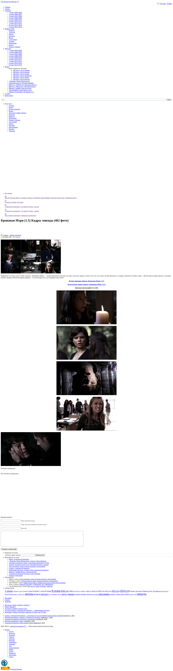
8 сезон (48, 591)
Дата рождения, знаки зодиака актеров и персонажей (27, 566)
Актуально (12, 655)
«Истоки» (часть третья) (21, 74)
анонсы (50, 594)
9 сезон (55, 590)
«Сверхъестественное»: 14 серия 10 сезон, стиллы (22, 207)
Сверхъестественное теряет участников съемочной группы (29, 563)
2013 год (116, 591)
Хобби (11, 649)
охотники (95, 594)
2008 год (83, 591)
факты (123, 594)
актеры (29, 593)
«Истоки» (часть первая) (21, 70)
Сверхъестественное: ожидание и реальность (20, 619)
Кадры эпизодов (14, 109)
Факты (11, 34)
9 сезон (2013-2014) (15, 27)
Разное (7, 630)
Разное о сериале (14, 47)
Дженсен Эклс (147, 591)
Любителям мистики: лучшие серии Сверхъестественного (29, 570)
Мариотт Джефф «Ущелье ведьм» (20, 88)
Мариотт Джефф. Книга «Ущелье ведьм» (23, 572)
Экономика (13, 642)
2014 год (125, 590)
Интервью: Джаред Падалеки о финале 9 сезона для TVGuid (25, 612)
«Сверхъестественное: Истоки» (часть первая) (24, 574)
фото (127, 594)
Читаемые (8, 598)
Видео (11, 38)
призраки (112, 594)
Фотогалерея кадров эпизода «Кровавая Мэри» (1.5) (86, 284)
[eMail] (169, 4)
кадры (83, 594)
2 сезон (15, 591)
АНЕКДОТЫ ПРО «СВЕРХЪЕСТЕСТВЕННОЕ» (36, 584)
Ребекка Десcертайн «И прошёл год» (21, 92)
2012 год (108, 591)
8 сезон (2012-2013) (15, 25)
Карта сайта (9, 95)
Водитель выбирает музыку (14, 621)
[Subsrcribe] (158, 4)
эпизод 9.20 (133, 594)
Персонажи (13, 43)
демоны (70, 594)
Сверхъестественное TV (18, 626)
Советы (11, 637)
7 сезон (41, 591)
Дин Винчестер (158, 591)
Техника (12, 639)
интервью (77, 594)
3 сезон (20, 591)
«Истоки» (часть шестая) (21, 79)
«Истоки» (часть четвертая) (22, 76)
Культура (12, 633)
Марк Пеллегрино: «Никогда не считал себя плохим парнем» (45, 583)
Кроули (7, 594)
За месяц (8, 601)
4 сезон (25, 591)
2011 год (101, 591)
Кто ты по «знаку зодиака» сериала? (40, 586)
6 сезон (36, 591)
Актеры (11, 41)
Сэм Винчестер (21, 594)
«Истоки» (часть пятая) (21, 77)
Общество (12, 653)
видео (64, 594)
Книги (11, 45)
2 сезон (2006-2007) (15, 14)
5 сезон (29, 591)
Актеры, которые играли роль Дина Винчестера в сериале (29, 565)
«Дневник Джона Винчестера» (19, 81)
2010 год (95, 591)
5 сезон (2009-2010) (15, 20)
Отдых (11, 651)
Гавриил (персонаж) (16, 575)
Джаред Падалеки (136, 591)
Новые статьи (9, 29)
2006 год (72, 591)
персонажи (104, 594)
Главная (7, 7)
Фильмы (12, 125)
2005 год (65, 591)
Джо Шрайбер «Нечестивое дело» (20, 90)
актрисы (37, 594)
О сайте (7, 94)
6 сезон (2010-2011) (15, 21)
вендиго (59, 594)
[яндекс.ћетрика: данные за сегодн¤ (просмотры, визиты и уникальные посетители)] (16, 669)
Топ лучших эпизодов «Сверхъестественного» (21, 215)
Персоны (8, 48)
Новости (12, 30)
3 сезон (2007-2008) (15, 16)
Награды (12, 36)
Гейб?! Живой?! (10, 607)
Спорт (11, 657)
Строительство (14, 648)
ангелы (44, 594)
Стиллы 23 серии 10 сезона (14, 202)
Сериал (7, 9)
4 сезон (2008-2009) (15, 18)
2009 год (88, 591)
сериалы (118, 594)
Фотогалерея (13, 127)
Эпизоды (8, 11)
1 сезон (9, 590)
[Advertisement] (88, 162)
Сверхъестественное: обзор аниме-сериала (19, 623)
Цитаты (11, 129)
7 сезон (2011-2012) (15, 23)
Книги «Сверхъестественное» (19, 559)
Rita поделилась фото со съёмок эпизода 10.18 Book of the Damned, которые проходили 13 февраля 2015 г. (41, 198)
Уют (10, 646)
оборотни (89, 594)
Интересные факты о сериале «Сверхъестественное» (23, 617)
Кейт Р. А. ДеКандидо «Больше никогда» (23, 85)
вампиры (54, 594)
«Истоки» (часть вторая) (21, 72)
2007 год (78, 591)
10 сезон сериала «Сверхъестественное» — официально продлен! (27, 610)
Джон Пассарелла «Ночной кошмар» (21, 83)
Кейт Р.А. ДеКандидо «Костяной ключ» (22, 86)
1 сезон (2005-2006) (15, 12)
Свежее (7, 600)
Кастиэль (165, 591)
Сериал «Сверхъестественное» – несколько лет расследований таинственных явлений (34, 616)
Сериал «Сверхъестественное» (19, 568)
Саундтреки (13, 39)
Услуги (11, 631)
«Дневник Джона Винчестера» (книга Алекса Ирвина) (27, 561)
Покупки (12, 635)
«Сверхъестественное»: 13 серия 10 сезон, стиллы (22, 211)
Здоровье (12, 644)
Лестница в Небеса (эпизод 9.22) (16, 608)
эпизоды (141, 593)
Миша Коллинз (13, 594)
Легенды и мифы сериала (17, 113)
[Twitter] (163, 4)
